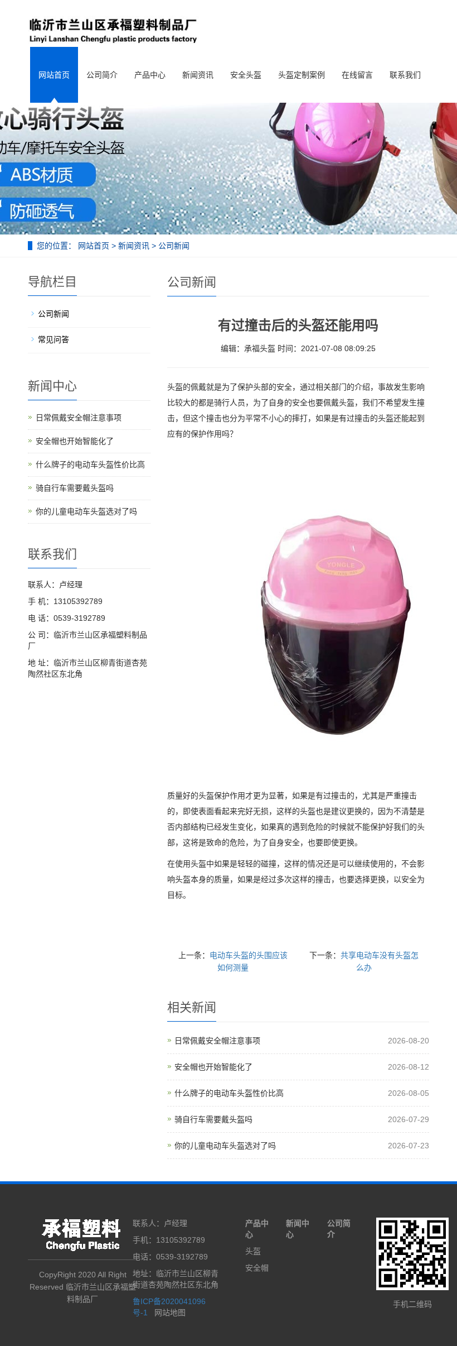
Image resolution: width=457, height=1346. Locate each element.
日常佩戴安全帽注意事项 (217, 1040)
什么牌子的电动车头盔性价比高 (229, 1093)
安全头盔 (245, 74)
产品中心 (150, 74)
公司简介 (102, 74)
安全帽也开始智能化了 (213, 1066)
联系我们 (405, 74)
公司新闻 (172, 245)
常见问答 (53, 339)
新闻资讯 (197, 74)
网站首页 (54, 74)
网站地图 (170, 1312)
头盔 (253, 1251)
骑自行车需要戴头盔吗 (213, 1119)
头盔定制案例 (301, 74)
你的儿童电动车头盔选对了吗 (225, 1145)
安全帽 (257, 1267)
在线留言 (357, 74)
